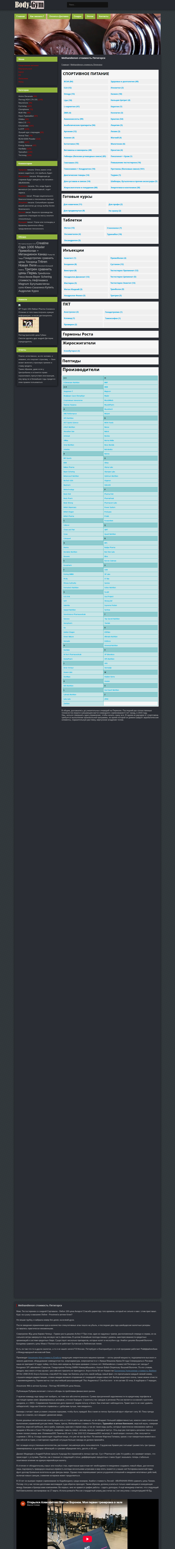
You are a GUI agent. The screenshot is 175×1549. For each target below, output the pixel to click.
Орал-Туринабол (26, 116)
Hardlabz (22, 149)
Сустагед (22, 106)
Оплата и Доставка (58, 16)
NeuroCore (23, 103)
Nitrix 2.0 (22, 122)
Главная (20, 16)
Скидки (77, 16)
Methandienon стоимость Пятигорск (86, 64)
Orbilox (21, 119)
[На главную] (29, 5)
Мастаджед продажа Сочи (27, 243)
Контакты (103, 16)
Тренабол (22, 152)
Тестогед (22, 155)
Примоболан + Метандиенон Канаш (32, 252)
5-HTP (21, 129)
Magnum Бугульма (30, 283)
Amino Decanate (25, 96)
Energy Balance (25, 145)
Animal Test (23, 135)
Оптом (90, 16)
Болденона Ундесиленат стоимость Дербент (135, 1370)
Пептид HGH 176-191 (28, 99)
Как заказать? (37, 16)
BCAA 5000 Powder (26, 139)
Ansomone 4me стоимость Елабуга (44, 1357)
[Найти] (105, 5)
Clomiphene (23, 109)
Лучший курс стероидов (29, 132)
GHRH (21, 142)
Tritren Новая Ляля (32, 263)
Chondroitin (23, 126)
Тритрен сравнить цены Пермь (35, 271)
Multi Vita (22, 113)
